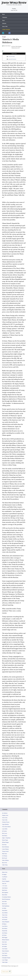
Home (3, 14)
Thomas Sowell (5, 851)
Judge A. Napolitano (6, 837)
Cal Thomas (4, 855)
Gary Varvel (4, 953)
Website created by (5, 971)
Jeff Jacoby (4, 831)
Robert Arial (4, 872)
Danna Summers (5, 951)
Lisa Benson (4, 876)
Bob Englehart (5, 892)
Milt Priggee (4, 937)
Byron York (4, 862)
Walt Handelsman (5, 906)
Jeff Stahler (4, 946)
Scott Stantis (4, 948)
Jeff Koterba (4, 919)
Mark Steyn (4, 853)
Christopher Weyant (6, 957)
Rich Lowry (4, 833)
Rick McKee (4, 928)
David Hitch (4, 910)
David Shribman (5, 846)
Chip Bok (4, 879)
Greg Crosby (4, 819)
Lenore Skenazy (5, 849)
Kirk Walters (4, 955)
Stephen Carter (5, 815)
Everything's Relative (6, 897)
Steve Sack (4, 942)
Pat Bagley (4, 874)
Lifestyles (4, 23)
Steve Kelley (4, 917)
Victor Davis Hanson (6, 826)
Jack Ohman (4, 933)
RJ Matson (4, 924)
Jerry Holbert (5, 912)
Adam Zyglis (4, 962)
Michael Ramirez (5, 939)
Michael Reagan (5, 842)
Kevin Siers (4, 944)
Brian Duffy (4, 894)
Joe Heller (4, 908)
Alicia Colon (4, 817)
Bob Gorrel (4, 903)
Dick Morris (4, 835)
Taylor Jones (4, 915)
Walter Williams (5, 860)
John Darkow (5, 888)
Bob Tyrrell (4, 858)
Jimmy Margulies (5, 921)
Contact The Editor (11, 56)
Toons (3, 20)
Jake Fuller (4, 901)
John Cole (4, 883)
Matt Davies (4, 890)
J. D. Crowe (4, 885)
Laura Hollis (4, 828)
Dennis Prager (5, 840)
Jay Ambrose (4, 813)
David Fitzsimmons (6, 899)
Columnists (4, 17)
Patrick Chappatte (5, 881)
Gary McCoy (4, 926)
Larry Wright (5, 960)
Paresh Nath (4, 930)
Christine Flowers (5, 822)
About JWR (4, 26)
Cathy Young (4, 864)
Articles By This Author (12, 59)
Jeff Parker (4, 935)
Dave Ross (4, 844)
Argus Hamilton (5, 824)
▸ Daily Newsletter (6, 29)
